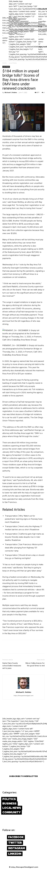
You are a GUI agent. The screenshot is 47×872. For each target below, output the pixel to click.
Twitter (15, 842)
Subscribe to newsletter (23, 776)
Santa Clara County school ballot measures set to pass (11, 665)
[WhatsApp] (21, 97)
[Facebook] (4, 97)
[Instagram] (3, 848)
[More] (27, 97)
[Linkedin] (3, 854)
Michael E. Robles (11, 92)
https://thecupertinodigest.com (23, 695)
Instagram (16, 848)
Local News (13, 63)
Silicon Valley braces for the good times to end (35, 664)
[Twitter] (10, 97)
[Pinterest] (15, 97)
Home (4, 63)
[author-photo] (23, 689)
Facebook (16, 837)
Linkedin (14, 853)
